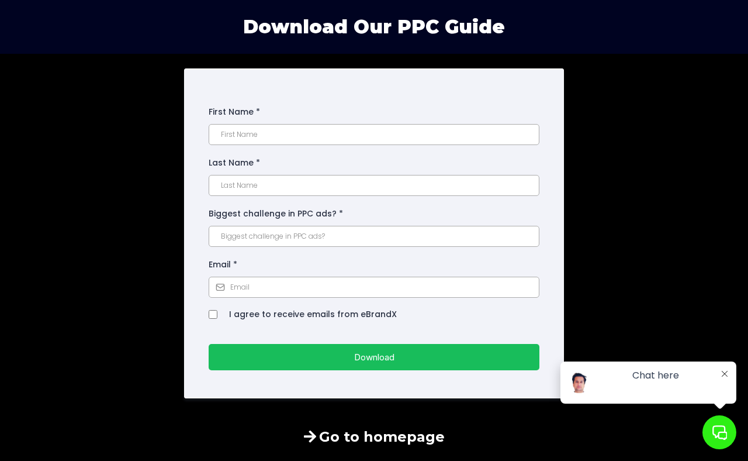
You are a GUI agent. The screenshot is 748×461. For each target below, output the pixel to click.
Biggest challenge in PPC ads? (276, 213)
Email (223, 264)
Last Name (234, 162)
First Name (234, 112)
